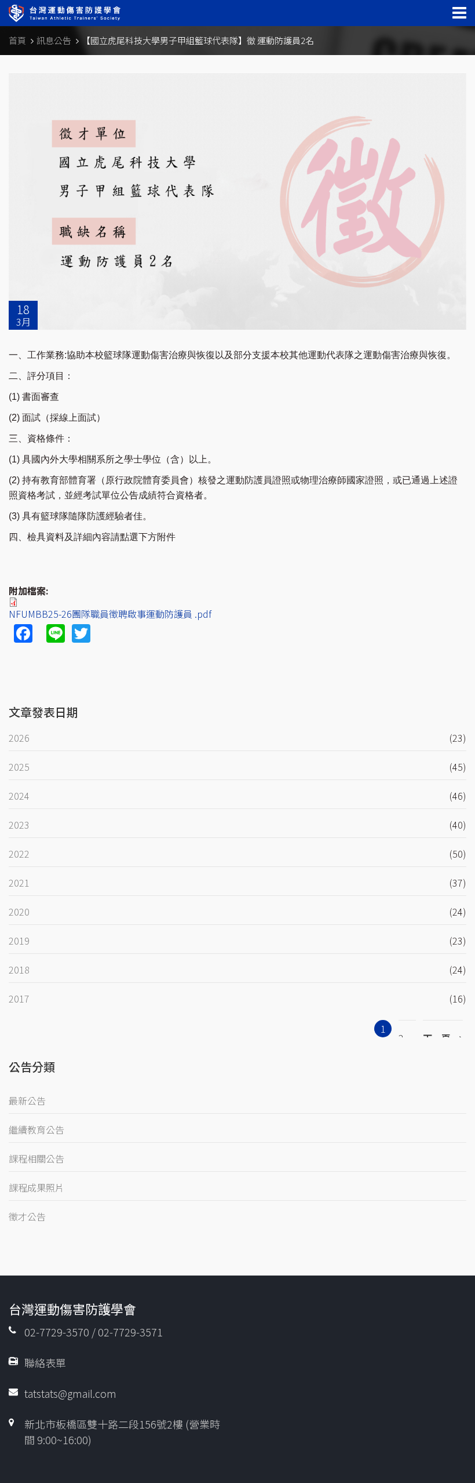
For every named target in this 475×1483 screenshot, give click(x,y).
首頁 (17, 40)
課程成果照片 (36, 1187)
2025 (19, 767)
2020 (19, 912)
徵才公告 (27, 1216)
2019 (19, 941)
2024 (19, 796)
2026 (19, 738)
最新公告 (27, 1100)
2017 (19, 998)
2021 (19, 883)
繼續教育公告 (36, 1129)
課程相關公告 (36, 1158)
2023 (19, 825)
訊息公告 (53, 40)
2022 (19, 854)
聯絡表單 (45, 1362)
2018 (19, 969)
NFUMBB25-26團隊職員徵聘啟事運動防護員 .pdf (110, 614)
